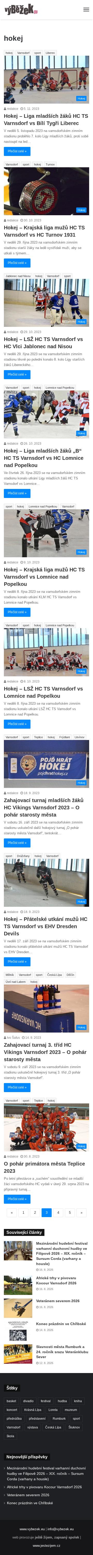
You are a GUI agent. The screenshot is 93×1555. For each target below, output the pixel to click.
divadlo (28, 1401)
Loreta (53, 1410)
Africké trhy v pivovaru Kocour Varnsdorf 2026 (44, 1487)
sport (37, 52)
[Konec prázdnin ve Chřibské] (18, 1331)
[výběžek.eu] (22, 10)
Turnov (50, 164)
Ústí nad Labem (16, 981)
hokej (9, 52)
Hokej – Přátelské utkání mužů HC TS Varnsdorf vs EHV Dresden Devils (45, 926)
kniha (78, 1401)
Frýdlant (64, 737)
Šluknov (74, 1427)
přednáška (14, 1418)
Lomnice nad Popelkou (60, 387)
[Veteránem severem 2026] (18, 1308)
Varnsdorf (23, 52)
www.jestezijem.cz (46, 1546)
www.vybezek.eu (32, 1529)
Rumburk (59, 1418)
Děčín (70, 974)
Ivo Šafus (13, 1038)
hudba (62, 1401)
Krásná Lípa (32, 1410)
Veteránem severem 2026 (58, 1301)
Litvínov (79, 737)
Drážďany (23, 856)
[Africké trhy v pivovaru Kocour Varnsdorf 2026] (18, 1285)
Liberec (50, 52)
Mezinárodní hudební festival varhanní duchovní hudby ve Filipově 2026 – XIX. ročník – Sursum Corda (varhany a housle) (62, 1253)
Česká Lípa (54, 974)
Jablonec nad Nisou (18, 276)
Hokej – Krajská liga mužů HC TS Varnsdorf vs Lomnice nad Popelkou (44, 577)
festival (46, 1401)
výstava (32, 1427)
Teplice (38, 737)
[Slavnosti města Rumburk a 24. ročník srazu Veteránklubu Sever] (18, 1354)
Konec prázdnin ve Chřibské (61, 1324)
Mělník (10, 974)
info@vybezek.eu (61, 1529)
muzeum (71, 1410)
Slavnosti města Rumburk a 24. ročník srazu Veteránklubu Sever (62, 1352)
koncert (12, 1410)
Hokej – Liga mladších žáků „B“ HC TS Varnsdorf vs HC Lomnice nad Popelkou (43, 458)
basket (11, 1401)
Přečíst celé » (17, 151)
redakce (12, 109)
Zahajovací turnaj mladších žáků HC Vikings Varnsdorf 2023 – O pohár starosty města (43, 807)
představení (37, 1418)
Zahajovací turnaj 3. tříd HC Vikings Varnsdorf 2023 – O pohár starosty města (45, 1052)
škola (10, 1436)
